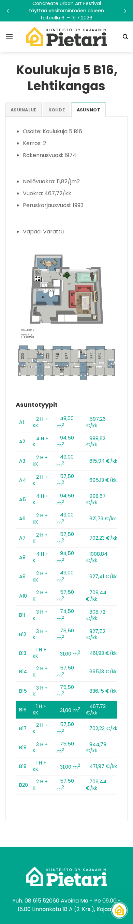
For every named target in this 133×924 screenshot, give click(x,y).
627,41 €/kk (103, 576)
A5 (22, 499)
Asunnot (88, 110)
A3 (22, 461)
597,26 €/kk (96, 422)
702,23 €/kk (103, 538)
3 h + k (40, 615)
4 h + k (40, 441)
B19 (23, 766)
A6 (22, 518)
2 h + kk (40, 422)
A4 (22, 480)
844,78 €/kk (96, 747)
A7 (22, 538)
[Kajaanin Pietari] (66, 36)
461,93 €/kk (103, 653)
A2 (22, 441)
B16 (23, 709)
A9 (22, 576)
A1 (21, 422)
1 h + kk (39, 653)
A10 (23, 595)
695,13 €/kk (103, 480)
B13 (22, 653)
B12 (22, 634)
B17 (23, 728)
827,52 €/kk (95, 634)
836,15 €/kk (103, 691)
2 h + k (40, 480)
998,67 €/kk (96, 499)
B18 (23, 747)
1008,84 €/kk (96, 557)
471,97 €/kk (103, 766)
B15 (23, 691)
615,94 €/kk (103, 461)
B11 (22, 615)
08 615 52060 (42, 901)
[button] (66, 10)
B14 (23, 671)
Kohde (56, 110)
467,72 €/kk (96, 709)
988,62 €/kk (95, 441)
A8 (22, 557)
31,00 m (70, 653)
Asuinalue (23, 110)
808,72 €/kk (95, 615)
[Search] (125, 36)
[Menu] (9, 36)
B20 (23, 785)
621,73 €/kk (102, 518)
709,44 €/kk (96, 595)
